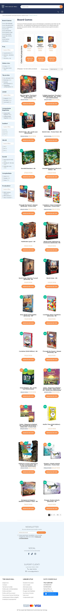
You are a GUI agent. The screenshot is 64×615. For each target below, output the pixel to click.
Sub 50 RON (7, 53)
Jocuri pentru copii (7, 32)
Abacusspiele (7, 197)
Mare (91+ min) (7, 166)
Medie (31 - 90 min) (9, 163)
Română (6, 100)
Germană (6, 102)
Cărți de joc (5, 41)
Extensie (6, 80)
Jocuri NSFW (5, 39)
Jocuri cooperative (7, 27)
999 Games (7, 195)
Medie (5, 178)
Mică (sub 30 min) (8, 159)
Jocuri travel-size (6, 34)
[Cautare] (61, 6)
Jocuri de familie (6, 30)
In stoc (5, 66)
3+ (4, 146)
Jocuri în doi (5, 28)
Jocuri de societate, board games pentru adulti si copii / (15, 15)
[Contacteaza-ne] (58, 11)
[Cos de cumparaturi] (62, 11)
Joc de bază (7, 78)
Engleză (6, 98)
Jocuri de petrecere (7, 25)
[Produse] (2, 12)
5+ (4, 150)
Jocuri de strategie (7, 23)
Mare (5, 180)
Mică (5, 176)
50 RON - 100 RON (9, 55)
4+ (4, 148)
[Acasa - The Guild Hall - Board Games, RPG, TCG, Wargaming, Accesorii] (9, 7)
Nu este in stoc (8, 68)
